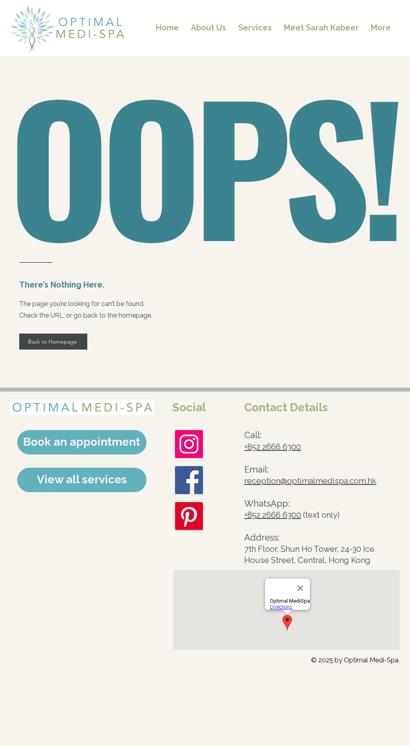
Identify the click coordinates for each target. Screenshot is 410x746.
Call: (252, 435)
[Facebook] (189, 480)
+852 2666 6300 (272, 447)
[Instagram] (189, 444)
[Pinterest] (189, 516)
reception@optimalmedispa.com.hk (310, 481)
